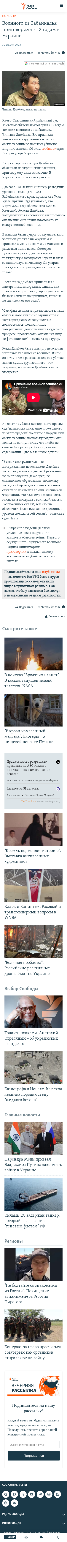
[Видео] (41, 1537)
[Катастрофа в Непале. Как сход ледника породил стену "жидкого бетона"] (33, 1067)
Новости (9, 16)
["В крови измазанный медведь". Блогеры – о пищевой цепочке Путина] (33, 710)
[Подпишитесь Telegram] (40, 1494)
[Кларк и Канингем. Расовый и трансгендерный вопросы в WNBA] (33, 885)
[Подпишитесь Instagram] (48, 1494)
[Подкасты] (5, 1502)
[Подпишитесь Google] (5, 1494)
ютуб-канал (51, 572)
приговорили (17, 552)
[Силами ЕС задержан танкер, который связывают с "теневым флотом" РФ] (33, 1194)
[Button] (24, 53)
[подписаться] (14, 1502)
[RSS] (57, 1494)
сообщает (49, 149)
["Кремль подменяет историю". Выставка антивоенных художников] (33, 829)
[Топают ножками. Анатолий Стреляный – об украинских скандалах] (33, 1011)
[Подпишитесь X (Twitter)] (23, 1494)
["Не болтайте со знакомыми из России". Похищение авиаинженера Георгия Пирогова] (33, 1264)
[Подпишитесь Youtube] (31, 1494)
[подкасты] (26, 1537)
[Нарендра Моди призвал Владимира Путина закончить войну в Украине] (33, 1138)
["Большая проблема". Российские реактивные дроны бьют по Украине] (33, 941)
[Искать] (57, 1537)
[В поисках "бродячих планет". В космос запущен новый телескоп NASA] (33, 654)
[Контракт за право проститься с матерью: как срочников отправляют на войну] (33, 1325)
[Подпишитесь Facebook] (14, 1494)
